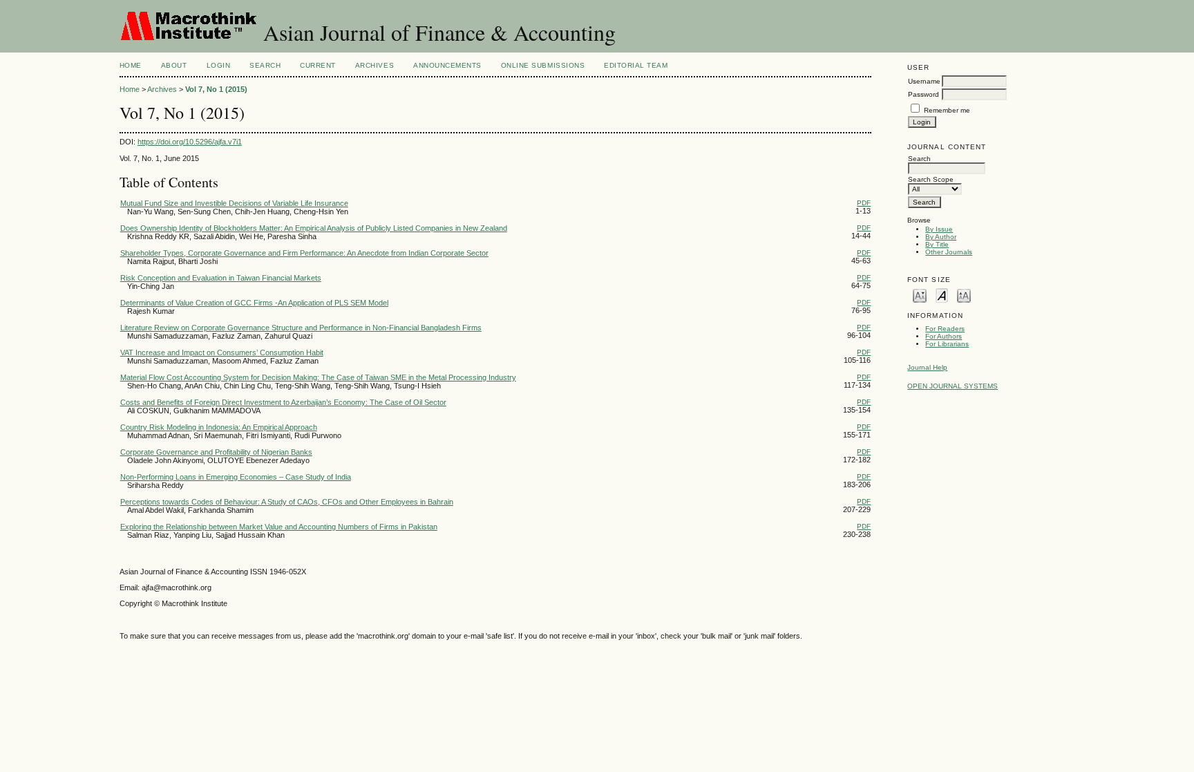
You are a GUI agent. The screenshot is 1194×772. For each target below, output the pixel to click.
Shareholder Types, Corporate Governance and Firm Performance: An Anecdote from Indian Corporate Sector (304, 253)
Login (219, 65)
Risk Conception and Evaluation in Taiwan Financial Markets (220, 278)
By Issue (939, 229)
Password (923, 94)
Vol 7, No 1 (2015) (216, 89)
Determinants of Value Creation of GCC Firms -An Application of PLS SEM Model (254, 303)
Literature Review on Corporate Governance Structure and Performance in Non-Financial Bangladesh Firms (301, 327)
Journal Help (927, 367)
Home (131, 65)
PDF (864, 203)
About (174, 65)
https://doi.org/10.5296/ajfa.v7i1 (190, 142)
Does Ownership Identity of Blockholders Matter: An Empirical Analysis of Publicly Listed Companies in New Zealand (313, 228)
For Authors (943, 336)
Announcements (447, 65)
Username (924, 81)
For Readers (945, 328)
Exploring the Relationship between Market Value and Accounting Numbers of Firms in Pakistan (278, 526)
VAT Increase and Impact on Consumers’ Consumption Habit (221, 352)
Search (265, 65)
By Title (937, 244)
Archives (374, 65)
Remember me (947, 110)
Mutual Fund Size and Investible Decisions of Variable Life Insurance (234, 203)
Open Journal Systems (952, 386)
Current (318, 65)
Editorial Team (635, 65)
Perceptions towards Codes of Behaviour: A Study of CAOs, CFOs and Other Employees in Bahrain (286, 502)
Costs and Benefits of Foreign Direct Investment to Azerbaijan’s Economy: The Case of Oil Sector (283, 402)
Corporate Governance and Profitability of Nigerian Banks (216, 452)
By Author (940, 237)
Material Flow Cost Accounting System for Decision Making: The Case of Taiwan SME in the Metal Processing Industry (318, 377)
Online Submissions (543, 65)
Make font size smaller (920, 295)
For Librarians (947, 344)
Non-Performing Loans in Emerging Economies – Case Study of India (235, 477)
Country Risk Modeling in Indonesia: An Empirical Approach (218, 427)
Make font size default (942, 295)
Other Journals (948, 252)
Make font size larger (964, 295)
